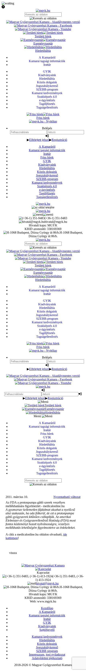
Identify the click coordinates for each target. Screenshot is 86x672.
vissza (13, 553)
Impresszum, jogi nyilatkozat (47, 654)
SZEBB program (47, 651)
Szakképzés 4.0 (47, 186)
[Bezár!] (43, 7)
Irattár (47, 153)
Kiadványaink (47, 164)
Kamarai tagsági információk (47, 150)
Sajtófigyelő (47, 629)
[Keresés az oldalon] (43, 18)
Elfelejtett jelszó (39, 139)
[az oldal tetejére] (43, 207)
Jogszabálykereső (47, 175)
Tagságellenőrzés (47, 197)
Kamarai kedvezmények (47, 182)
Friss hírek (47, 157)
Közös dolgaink (47, 171)
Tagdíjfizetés (47, 193)
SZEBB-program (47, 179)
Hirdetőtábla (47, 168)
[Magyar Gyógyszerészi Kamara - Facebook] (43, 25)
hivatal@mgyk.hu (47, 583)
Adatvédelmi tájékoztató (47, 658)
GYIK (47, 161)
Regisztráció (59, 139)
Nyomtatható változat (66, 497)
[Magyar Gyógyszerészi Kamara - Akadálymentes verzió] (43, 22)
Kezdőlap (47, 608)
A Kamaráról (47, 146)
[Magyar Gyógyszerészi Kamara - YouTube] (43, 29)
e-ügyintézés (47, 189)
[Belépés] (47, 136)
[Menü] (43, 214)
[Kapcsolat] (43, 569)
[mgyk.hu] (43, 10)
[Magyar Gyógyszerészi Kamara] (43, 565)
